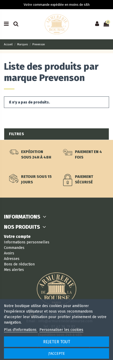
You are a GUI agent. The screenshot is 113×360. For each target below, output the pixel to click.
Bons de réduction (19, 264)
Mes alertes (14, 270)
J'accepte (56, 353)
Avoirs (9, 253)
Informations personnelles (26, 242)
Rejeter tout (56, 341)
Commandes (14, 248)
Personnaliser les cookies (61, 330)
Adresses (11, 259)
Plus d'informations (21, 330)
